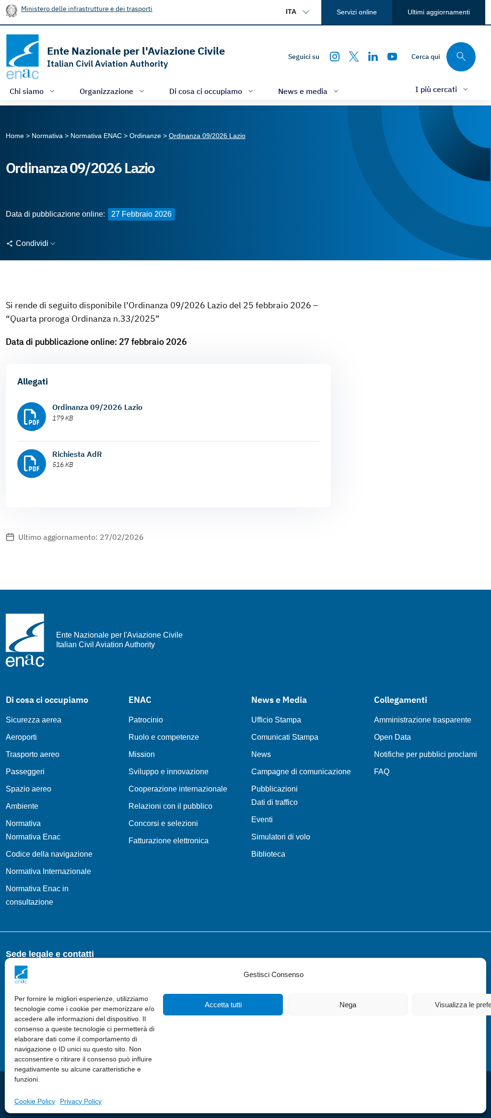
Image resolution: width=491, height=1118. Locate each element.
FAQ (381, 772)
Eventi (262, 819)
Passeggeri (25, 772)
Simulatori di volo (280, 837)
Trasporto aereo (32, 754)
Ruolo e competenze (164, 737)
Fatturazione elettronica (169, 841)
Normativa (23, 823)
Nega (347, 1005)
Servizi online (357, 12)
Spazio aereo (28, 789)
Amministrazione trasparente (422, 720)
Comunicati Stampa (284, 737)
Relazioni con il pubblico (170, 806)
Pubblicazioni (274, 789)
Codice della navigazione (49, 854)
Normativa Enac (33, 837)
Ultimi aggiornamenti (439, 12)
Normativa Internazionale (48, 871)
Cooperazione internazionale (178, 789)
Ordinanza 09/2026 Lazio (97, 407)
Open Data (392, 737)
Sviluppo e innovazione (169, 772)
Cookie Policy (34, 1101)
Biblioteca (268, 854)
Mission (142, 754)
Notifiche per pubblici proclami (425, 754)
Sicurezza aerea (33, 720)
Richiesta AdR (77, 454)
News (261, 754)
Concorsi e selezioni (163, 823)
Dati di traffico (274, 802)
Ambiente (22, 806)
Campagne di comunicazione (301, 772)
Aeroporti (21, 737)
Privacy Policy (81, 1101)
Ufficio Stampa (276, 720)
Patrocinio (146, 720)
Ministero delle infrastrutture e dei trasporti (86, 8)
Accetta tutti (223, 1005)
